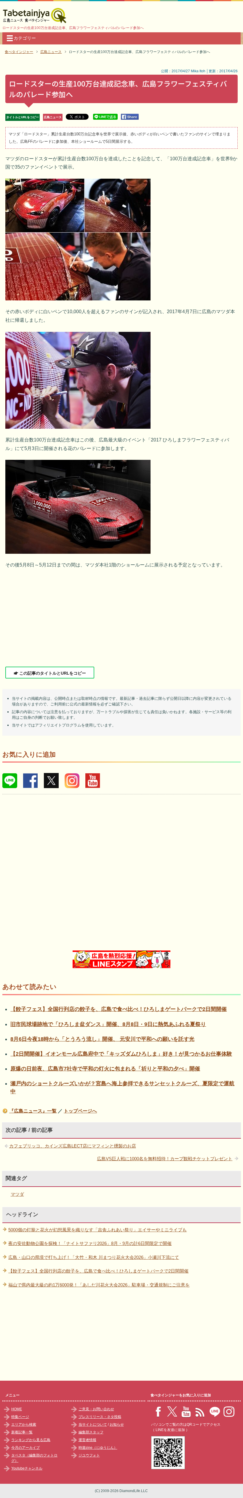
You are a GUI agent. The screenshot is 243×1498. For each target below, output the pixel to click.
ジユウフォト (89, 1455)
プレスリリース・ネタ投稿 (100, 1417)
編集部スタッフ (91, 1432)
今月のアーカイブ (25, 1448)
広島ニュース (53, 117)
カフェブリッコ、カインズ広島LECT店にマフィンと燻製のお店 (72, 1145)
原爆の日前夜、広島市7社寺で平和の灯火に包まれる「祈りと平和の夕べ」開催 (105, 1069)
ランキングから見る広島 (30, 1440)
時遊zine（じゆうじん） (98, 1448)
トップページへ (80, 1110)
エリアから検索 (23, 1424)
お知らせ (117, 1424)
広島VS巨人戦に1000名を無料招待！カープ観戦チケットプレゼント (164, 1158)
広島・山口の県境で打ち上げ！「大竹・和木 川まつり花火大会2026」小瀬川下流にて (93, 1257)
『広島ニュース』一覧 (33, 1110)
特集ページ (20, 1417)
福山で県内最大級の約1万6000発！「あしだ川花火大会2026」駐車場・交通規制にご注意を (99, 1284)
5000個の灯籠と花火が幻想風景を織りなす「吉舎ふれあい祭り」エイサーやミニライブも (97, 1229)
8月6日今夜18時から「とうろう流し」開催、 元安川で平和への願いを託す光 (102, 1039)
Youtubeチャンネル (26, 1468)
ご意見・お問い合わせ (96, 1409)
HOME (16, 1409)
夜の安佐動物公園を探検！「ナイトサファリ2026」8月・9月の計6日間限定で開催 (90, 1243)
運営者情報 (87, 1440)
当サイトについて (93, 1424)
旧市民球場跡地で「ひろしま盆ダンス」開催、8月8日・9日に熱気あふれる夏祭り (108, 1024)
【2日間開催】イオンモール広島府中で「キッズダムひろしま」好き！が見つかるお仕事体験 (121, 1054)
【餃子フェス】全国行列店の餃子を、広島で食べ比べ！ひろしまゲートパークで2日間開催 (118, 1009)
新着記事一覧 (22, 1432)
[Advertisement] (121, 618)
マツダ (17, 1194)
